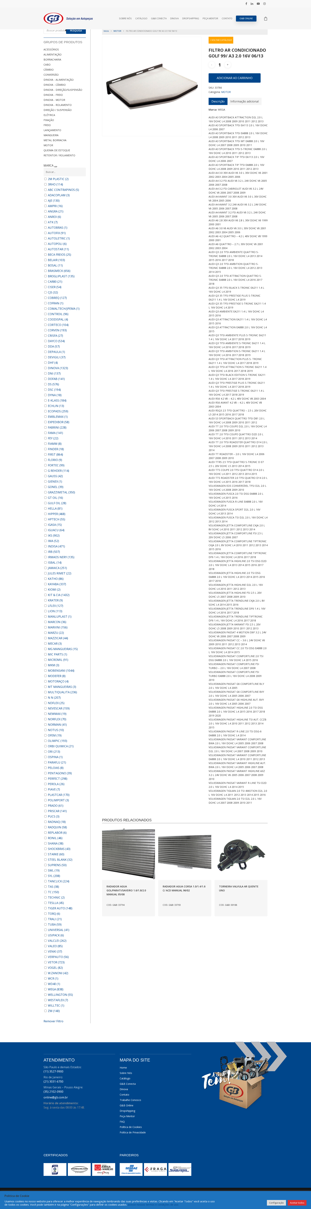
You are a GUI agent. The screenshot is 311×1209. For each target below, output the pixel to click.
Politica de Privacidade (133, 1132)
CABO (47, 64)
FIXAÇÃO (49, 120)
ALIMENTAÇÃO (53, 54)
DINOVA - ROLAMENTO (58, 105)
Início (106, 31)
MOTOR (48, 145)
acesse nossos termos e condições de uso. (153, 1204)
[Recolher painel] (55, 166)
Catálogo (141, 18)
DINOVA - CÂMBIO (55, 84)
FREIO (47, 125)
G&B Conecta (159, 18)
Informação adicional (244, 101)
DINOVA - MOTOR (54, 100)
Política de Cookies (131, 1127)
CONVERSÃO (51, 74)
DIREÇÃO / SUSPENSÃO (58, 110)
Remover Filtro (53, 1021)
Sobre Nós (125, 18)
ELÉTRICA (49, 115)
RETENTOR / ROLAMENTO (59, 155)
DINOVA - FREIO (53, 95)
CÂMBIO (49, 69)
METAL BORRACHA (55, 140)
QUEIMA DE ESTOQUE (57, 150)
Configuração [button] (276, 1202)
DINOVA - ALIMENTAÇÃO (59, 79)
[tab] (218, 101)
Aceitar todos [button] (297, 1202)
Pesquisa (76, 30)
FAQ (122, 1121)
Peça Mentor (210, 18)
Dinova (174, 18)
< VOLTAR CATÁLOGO (221, 40)
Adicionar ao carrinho (235, 78)
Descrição (218, 101)
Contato (227, 18)
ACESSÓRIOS (51, 49)
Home (123, 1067)
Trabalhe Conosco (130, 1100)
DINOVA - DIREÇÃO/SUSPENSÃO (63, 89)
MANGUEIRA (51, 135)
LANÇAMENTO (52, 130)
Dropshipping (190, 18)
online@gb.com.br (56, 1097)
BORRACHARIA (52, 59)
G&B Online (246, 18)
